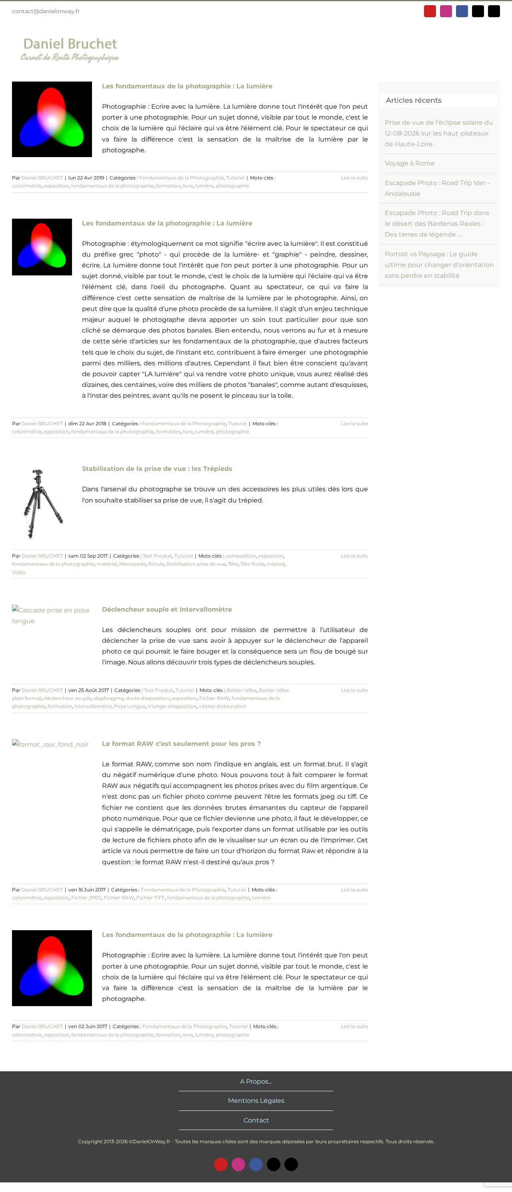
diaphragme (108, 698)
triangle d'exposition (172, 706)
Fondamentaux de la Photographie (181, 178)
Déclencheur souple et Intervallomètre (167, 609)
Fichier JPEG (86, 898)
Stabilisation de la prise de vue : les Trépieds (157, 468)
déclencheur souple (67, 698)
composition (240, 556)
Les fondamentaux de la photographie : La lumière (187, 86)
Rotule (156, 564)
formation (168, 186)
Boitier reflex (241, 690)
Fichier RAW (214, 698)
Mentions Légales (256, 1100)
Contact (256, 1120)
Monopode (132, 564)
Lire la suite (354, 178)
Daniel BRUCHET (42, 178)
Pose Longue (130, 706)
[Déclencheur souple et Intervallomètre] (52, 633)
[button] (491, 49)
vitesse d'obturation (222, 706)
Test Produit (157, 556)
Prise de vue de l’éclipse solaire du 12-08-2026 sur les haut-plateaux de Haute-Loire (439, 133)
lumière (204, 186)
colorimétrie (27, 186)
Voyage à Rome (410, 163)
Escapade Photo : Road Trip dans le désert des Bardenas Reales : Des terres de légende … (437, 223)
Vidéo (19, 572)
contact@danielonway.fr (46, 11)
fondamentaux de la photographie (112, 186)
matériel (107, 564)
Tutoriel (235, 178)
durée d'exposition (148, 698)
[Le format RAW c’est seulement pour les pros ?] (52, 769)
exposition (56, 186)
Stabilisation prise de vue (196, 564)
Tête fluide (252, 564)
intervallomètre (93, 706)
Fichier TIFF (150, 898)
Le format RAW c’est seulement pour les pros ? (181, 743)
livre (188, 186)
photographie (232, 186)
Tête (233, 564)
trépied (275, 564)
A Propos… (256, 1081)
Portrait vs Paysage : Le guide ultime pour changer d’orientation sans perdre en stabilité (439, 264)
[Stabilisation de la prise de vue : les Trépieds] (42, 502)
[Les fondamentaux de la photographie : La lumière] (52, 119)
